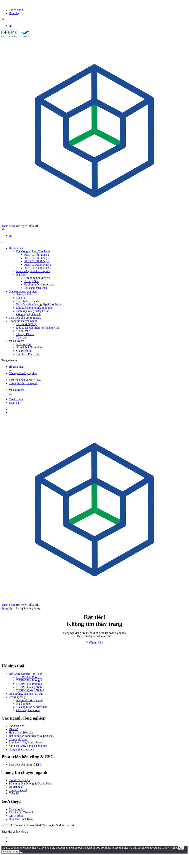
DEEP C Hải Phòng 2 (36, 258)
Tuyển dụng (16, 9)
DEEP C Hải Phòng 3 (36, 261)
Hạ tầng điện (31, 281)
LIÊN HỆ (33, 226)
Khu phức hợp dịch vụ (37, 277)
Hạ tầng (20, 274)
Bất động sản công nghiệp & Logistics (38, 304)
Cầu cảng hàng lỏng (35, 287)
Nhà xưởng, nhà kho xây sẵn (33, 271)
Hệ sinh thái (16, 248)
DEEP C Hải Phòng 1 (36, 254)
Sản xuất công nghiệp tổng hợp (34, 307)
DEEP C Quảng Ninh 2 (37, 267)
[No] (21, 852)
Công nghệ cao (18, 739)
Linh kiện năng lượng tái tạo (32, 311)
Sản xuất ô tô (24, 294)
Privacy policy (10, 851)
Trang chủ (7, 608)
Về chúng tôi (16, 340)
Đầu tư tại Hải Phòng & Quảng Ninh (37, 327)
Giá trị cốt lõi (24, 350)
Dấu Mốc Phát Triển (28, 354)
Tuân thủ (21, 337)
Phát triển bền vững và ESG (25, 764)
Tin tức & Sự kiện (26, 324)
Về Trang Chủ (94, 642)
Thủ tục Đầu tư (25, 334)
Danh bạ (14, 13)
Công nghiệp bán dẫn (28, 314)
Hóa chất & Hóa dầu (28, 301)
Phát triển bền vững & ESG (25, 317)
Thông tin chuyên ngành (23, 320)
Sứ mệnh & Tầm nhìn (29, 347)
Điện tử (20, 297)
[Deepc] (33, 658)
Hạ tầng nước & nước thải (39, 284)
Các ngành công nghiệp (23, 291)
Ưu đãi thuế (23, 330)
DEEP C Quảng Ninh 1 (37, 264)
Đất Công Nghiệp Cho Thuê (33, 251)
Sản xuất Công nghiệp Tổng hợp (28, 745)
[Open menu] (2, 242)
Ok (180, 847)
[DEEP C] (15, 36)
